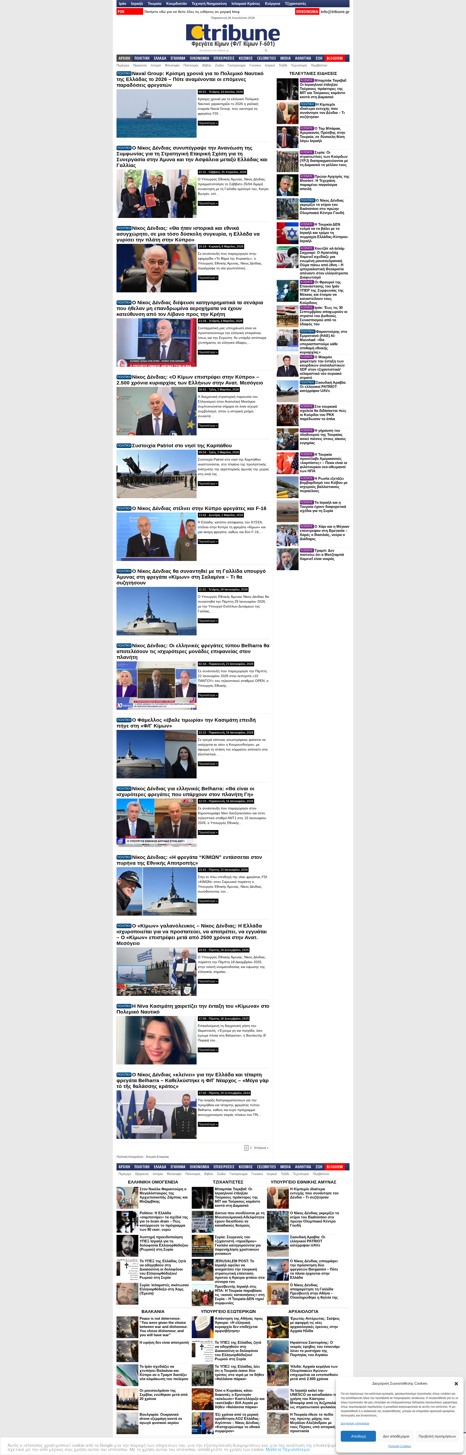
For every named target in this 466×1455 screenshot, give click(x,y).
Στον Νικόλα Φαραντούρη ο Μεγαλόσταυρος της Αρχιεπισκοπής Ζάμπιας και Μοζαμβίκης (164, 1195)
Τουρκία (154, 3)
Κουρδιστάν (176, 3)
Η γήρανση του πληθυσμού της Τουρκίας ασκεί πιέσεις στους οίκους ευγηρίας (323, 436)
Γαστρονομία (237, 65)
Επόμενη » (261, 1148)
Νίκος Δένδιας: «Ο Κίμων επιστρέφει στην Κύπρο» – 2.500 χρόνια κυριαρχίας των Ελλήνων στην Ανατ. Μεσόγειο (189, 379)
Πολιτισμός (191, 65)
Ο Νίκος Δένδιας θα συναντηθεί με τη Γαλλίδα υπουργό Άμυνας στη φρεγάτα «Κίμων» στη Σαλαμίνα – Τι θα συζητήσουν (191, 576)
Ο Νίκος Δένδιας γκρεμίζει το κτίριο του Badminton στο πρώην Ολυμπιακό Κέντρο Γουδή (322, 206)
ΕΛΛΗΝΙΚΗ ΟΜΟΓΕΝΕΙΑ (153, 1182)
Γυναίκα (255, 65)
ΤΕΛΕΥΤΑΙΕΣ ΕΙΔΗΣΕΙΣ (313, 73)
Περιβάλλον (319, 65)
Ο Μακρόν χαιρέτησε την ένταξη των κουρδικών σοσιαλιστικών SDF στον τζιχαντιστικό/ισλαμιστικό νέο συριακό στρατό (322, 367)
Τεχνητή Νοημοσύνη (209, 3)
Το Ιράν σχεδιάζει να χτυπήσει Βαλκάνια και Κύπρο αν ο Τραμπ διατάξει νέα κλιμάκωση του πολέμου (164, 1372)
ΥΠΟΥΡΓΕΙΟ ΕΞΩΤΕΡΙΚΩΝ (228, 1311)
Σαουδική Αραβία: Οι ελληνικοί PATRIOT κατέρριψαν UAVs (323, 386)
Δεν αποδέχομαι (396, 1436)
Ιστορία (156, 65)
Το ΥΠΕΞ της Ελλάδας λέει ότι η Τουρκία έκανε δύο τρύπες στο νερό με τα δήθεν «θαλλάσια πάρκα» (239, 1372)
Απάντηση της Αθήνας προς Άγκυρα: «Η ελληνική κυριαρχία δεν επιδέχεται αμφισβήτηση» (239, 1324)
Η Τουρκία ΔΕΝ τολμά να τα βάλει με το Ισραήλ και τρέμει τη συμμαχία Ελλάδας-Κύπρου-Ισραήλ (324, 232)
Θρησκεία (140, 65)
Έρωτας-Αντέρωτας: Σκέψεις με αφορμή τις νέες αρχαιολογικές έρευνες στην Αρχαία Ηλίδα (315, 1324)
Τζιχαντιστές (295, 3)
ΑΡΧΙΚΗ (124, 58)
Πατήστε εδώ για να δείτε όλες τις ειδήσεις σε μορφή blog (192, 12)
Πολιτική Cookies (399, 1446)
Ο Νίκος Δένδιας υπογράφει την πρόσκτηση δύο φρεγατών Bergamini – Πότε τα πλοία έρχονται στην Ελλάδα (314, 1269)
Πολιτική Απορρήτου (129, 1157)
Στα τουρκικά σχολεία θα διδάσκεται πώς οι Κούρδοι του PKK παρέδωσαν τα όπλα (323, 412)
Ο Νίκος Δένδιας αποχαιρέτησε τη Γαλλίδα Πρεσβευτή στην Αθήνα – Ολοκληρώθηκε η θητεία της (314, 1291)
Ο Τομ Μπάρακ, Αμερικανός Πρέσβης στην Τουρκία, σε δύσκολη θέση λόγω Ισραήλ (322, 134)
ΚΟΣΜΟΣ (246, 58)
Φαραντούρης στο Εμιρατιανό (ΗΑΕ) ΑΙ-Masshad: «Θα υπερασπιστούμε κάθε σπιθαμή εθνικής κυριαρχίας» (323, 341)
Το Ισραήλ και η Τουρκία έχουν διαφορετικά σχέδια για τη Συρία (323, 506)
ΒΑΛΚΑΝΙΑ (153, 1311)
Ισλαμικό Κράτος (246, 3)
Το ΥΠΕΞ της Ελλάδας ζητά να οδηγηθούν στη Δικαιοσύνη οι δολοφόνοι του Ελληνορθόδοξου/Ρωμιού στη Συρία (163, 1269)
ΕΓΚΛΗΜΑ (178, 58)
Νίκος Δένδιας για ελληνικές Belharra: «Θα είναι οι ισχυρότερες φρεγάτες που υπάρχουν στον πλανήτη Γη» (185, 791)
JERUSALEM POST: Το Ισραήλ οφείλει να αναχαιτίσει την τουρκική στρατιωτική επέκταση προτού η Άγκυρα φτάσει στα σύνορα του (240, 1271)
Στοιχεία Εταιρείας (157, 1157)
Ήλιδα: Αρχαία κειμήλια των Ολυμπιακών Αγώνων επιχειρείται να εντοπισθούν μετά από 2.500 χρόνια (314, 1372)
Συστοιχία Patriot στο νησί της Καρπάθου (182, 445)
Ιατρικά (270, 65)
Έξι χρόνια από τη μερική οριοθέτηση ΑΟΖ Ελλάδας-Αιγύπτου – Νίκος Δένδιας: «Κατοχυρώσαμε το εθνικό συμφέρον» (237, 1422)
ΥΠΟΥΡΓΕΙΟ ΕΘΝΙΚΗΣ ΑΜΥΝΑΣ (303, 1182)
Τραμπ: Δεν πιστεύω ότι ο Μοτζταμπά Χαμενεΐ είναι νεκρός (322, 554)
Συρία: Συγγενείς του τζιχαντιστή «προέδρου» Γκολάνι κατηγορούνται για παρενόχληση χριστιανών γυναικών (238, 1245)
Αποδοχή (358, 1436)
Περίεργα (122, 65)
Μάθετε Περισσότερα (288, 1449)
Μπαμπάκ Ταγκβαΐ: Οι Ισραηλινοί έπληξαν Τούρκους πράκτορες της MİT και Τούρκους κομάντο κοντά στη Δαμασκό (323, 88)
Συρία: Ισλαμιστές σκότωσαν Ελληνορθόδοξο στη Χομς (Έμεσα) (164, 1289)
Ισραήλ (137, 3)
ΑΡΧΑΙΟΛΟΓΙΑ (303, 1311)
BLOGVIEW (335, 58)
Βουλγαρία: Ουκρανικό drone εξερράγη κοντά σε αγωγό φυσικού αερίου (161, 1418)
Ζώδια (219, 65)
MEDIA (285, 58)
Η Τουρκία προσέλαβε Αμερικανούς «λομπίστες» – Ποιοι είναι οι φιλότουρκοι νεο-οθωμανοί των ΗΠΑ (323, 462)
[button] (456, 1383)
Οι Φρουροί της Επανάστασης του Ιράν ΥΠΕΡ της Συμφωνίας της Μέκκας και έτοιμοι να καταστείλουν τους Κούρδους (322, 292)
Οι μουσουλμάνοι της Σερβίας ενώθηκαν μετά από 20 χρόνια (164, 1394)
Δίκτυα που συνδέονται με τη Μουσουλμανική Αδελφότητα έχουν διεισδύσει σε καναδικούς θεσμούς (240, 1219)
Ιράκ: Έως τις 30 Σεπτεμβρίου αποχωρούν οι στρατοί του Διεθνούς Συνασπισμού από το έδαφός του (323, 315)
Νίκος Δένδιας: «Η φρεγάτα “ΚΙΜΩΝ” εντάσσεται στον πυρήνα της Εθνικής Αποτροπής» (189, 860)
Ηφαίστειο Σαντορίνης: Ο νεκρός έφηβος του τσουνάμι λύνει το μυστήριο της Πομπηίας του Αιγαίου (315, 1348)
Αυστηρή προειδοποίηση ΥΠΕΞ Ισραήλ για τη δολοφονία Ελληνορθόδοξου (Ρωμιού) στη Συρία (164, 1243)
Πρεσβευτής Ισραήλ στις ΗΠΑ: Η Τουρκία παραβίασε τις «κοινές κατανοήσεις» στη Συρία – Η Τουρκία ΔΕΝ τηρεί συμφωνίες (240, 1294)
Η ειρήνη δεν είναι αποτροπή (164, 1342)
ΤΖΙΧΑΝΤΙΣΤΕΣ (228, 1182)
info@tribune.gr (335, 12)
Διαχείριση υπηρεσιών (355, 1423)
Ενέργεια (272, 3)
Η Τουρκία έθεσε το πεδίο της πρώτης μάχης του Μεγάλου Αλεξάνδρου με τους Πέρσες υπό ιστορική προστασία (312, 1422)
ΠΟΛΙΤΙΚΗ (142, 58)
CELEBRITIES (266, 58)
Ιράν (122, 3)
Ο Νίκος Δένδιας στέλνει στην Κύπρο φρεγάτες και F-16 (199, 508)
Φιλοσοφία (172, 65)
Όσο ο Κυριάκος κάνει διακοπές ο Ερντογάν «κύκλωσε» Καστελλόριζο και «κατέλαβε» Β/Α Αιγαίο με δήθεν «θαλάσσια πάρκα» (240, 1398)
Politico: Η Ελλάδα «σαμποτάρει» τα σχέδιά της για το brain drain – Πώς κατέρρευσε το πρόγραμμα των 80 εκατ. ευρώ (164, 1221)
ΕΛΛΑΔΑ (160, 58)
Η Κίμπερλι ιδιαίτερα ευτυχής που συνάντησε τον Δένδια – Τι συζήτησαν (322, 110)
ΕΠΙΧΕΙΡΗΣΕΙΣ (224, 58)
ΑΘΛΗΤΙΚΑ (303, 58)
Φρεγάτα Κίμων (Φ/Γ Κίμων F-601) (233, 43)
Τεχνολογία (299, 65)
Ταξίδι (283, 65)
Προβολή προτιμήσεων (437, 1436)
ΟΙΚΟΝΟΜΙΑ (199, 58)
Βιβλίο (206, 65)
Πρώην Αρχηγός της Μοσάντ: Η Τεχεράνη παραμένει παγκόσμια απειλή (325, 182)
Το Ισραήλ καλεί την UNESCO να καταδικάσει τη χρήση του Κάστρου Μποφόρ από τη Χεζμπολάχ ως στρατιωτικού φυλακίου (314, 1398)
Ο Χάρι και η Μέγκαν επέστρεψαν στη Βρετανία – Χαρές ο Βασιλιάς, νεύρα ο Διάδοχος (324, 532)
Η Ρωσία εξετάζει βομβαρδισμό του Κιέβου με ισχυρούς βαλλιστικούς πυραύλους (324, 484)
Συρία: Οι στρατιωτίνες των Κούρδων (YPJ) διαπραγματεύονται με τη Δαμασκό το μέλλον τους (324, 158)
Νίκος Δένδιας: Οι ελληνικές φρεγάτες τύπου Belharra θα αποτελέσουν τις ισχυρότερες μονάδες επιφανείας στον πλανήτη (192, 651)
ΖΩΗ (319, 58)
